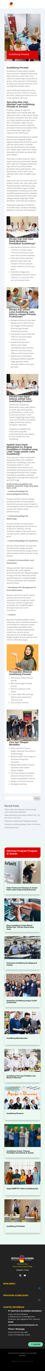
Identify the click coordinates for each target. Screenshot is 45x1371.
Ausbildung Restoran (15, 1113)
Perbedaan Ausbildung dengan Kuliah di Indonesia (22, 824)
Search (37, 798)
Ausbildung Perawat (11, 828)
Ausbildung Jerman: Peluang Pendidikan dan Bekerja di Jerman (20, 1152)
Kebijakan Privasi (22, 1270)
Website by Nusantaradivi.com (22, 1361)
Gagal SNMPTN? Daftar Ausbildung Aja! (22, 1189)
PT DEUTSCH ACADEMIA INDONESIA (25, 1311)
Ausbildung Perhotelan (15, 1226)
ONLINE (37, 1344)
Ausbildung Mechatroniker (17, 1038)
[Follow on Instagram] (20, 1275)
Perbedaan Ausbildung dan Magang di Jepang (20, 821)
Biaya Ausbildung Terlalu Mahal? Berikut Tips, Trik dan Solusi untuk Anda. (20, 927)
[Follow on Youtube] (25, 1275)
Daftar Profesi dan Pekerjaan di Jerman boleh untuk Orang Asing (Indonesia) (21, 889)
